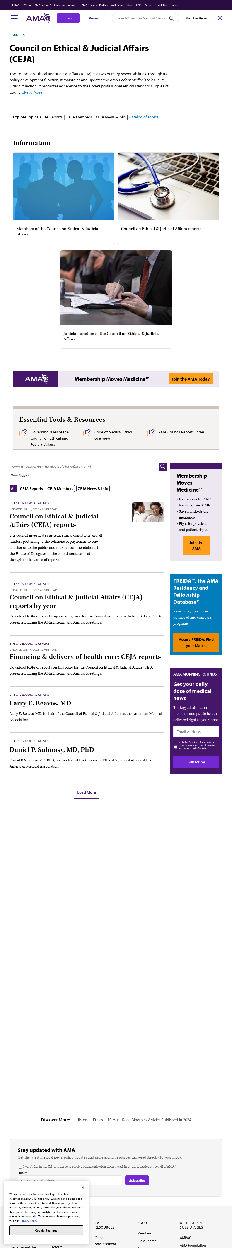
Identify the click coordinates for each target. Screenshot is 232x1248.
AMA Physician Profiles (95, 5)
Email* (22, 1173)
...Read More (31, 92)
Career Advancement (66, 5)
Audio (148, 5)
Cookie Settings (46, 1230)
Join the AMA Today (191, 379)
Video (175, 5)
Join (68, 18)
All (13, 488)
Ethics (98, 1119)
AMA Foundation (193, 1245)
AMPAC (185, 1237)
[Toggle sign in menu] (220, 18)
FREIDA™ (14, 5)
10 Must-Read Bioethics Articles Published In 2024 (149, 1119)
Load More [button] (86, 792)
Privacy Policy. (29, 1220)
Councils (17, 35)
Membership (146, 1233)
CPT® (138, 5)
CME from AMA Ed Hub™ (36, 5)
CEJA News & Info (110, 117)
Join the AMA (196, 545)
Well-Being (117, 5)
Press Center (146, 1241)
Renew (94, 18)
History (82, 1119)
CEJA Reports (51, 117)
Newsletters (161, 5)
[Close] (83, 1187)
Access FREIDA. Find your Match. (196, 642)
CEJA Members (79, 117)
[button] (163, 467)
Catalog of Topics (143, 117)
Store (130, 5)
